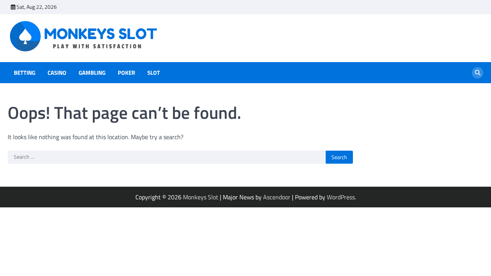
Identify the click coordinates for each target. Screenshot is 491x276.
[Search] (477, 73)
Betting (24, 73)
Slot (153, 73)
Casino (57, 73)
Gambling (92, 73)
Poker (126, 73)
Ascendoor (276, 197)
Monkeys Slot (200, 197)
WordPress (341, 197)
